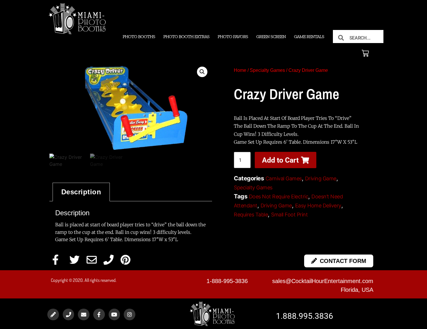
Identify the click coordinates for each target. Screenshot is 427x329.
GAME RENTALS (309, 36)
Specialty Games (267, 70)
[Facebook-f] (99, 314)
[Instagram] (129, 314)
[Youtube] (114, 314)
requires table (251, 214)
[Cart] (365, 53)
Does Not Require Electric (278, 196)
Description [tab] (81, 192)
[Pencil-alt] (53, 314)
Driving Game (320, 178)
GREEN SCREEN (271, 36)
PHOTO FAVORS (233, 36)
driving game (276, 205)
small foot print (289, 214)
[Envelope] (83, 314)
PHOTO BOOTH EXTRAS (186, 36)
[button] (202, 72)
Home (240, 70)
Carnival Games (283, 178)
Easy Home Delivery (318, 205)
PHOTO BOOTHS (139, 36)
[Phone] (68, 314)
